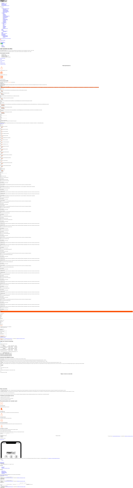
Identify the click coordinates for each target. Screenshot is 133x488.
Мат (1, 93)
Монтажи (4, 37)
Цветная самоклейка (91, 87)
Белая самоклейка (3, 87)
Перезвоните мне (2, 478)
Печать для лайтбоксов (4, 33)
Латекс (2, 136)
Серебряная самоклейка (80, 87)
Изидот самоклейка (56, 87)
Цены (1, 38)
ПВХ (3, 23)
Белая (3, 13)
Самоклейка (3, 46)
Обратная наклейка (13, 87)
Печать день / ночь (5, 17)
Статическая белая (45, 87)
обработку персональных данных (21, 338)
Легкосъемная (2, 105)
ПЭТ (3, 24)
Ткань (2, 29)
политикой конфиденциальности (8, 338)
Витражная (4, 22)
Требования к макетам (4, 3)
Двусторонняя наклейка (18, 87)
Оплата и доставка (4, 4)
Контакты (6, 38)
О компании (3, 38)
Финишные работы (5, 36)
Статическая (4, 20)
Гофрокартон (4, 26)
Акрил (4, 25)
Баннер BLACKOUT (5, 10)
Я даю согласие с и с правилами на (13, 477)
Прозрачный (2, 94)
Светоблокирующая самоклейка (69, 87)
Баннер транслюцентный (6, 11)
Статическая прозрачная (50, 87)
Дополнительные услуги (5, 35)
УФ (1, 140)
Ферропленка (4, 31)
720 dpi (2, 170)
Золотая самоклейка (86, 87)
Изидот (4, 18)
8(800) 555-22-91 (2, 123)
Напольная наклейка (75, 87)
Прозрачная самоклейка (8, 87)
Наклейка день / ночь (40, 87)
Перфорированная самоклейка (62, 87)
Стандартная (2, 112)
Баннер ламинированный (6, 8)
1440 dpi (2, 171)
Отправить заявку (2, 487)
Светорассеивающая (5, 16)
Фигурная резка (3, 34)
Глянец (2, 91)
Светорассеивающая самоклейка (34, 87)
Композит (4, 27)
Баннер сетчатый (5, 12)
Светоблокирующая (5, 19)
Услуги (2, 45)
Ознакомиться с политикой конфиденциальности (54, 458)
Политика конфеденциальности (5, 5)
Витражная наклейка (96, 87)
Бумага (2, 32)
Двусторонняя (4, 15)
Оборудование (9, 38)
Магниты (3, 30)
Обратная (4, 14)
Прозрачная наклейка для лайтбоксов (26, 87)
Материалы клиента (5, 28)
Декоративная (4, 21)
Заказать (1, 325)
